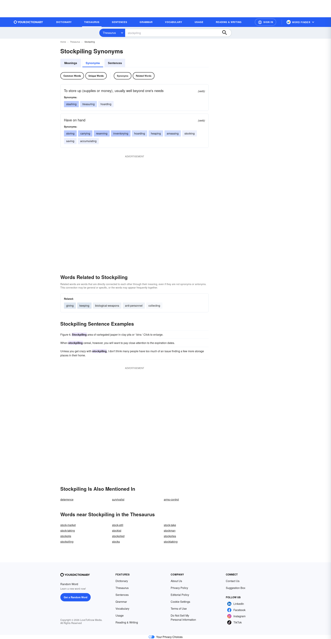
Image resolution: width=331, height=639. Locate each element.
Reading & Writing (127, 622)
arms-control (171, 499)
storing (70, 133)
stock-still (117, 525)
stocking (189, 133)
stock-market (68, 525)
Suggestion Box (235, 588)
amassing (173, 133)
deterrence (66, 499)
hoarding (106, 104)
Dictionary (122, 581)
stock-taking (67, 530)
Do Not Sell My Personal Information (183, 617)
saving (70, 141)
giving (70, 306)
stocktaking (171, 542)
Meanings (70, 63)
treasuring (88, 104)
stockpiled (118, 536)
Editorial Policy (180, 595)
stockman (169, 530)
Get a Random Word (75, 597)
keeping (84, 306)
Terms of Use (179, 609)
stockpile (65, 536)
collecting (154, 306)
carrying (85, 133)
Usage (120, 615)
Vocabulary (122, 609)
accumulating (88, 141)
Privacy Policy (179, 588)
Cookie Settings (180, 602)
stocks (116, 542)
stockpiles (170, 536)
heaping (156, 133)
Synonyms (93, 63)
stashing (71, 104)
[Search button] (226, 33)
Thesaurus (109, 33)
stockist (116, 530)
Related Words (143, 75)
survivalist (118, 499)
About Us (176, 581)
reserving (101, 133)
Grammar (121, 602)
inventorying (120, 133)
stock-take (170, 525)
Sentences (115, 63)
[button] (265, 22)
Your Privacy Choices (169, 637)
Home (63, 41)
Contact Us (232, 581)
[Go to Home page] (28, 22)
